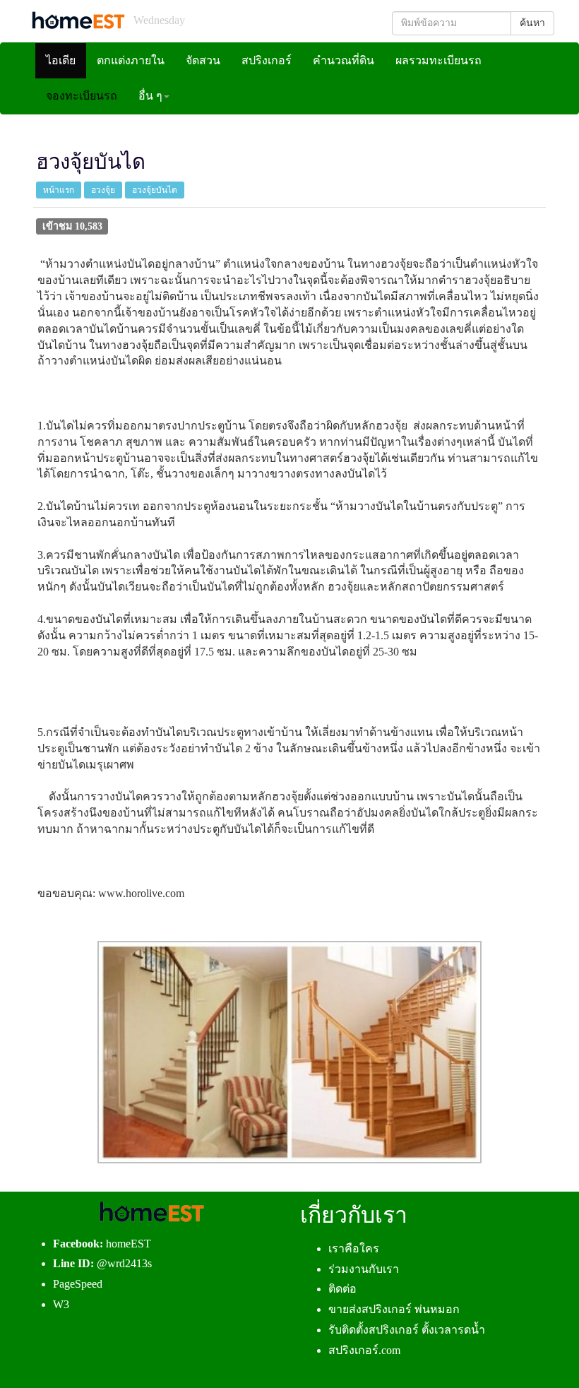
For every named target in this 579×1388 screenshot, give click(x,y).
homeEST (128, 1244)
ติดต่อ (342, 1289)
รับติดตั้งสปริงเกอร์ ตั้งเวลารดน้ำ (406, 1330)
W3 (61, 1304)
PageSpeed (77, 1284)
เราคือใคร (353, 1248)
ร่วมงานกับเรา (363, 1269)
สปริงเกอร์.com (364, 1350)
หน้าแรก (58, 190)
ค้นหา (532, 23)
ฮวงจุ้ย (103, 190)
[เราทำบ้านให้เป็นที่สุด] (78, 20)
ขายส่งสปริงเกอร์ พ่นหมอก (394, 1309)
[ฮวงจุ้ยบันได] (289, 1052)
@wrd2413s (124, 1263)
